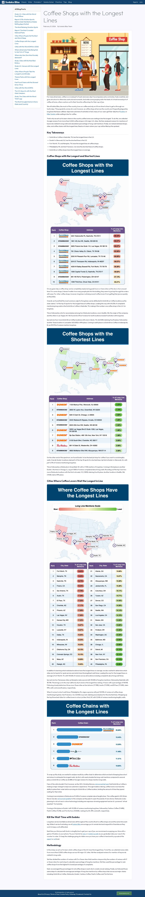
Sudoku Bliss (12, 2)
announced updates (64, 799)
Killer (30, 2)
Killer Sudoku (51, 114)
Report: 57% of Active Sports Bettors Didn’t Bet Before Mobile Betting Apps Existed (26, 22)
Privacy (47, 894)
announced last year (102, 784)
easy (84, 834)
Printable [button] (37, 2)
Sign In (135, 2)
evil (55, 839)
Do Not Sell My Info (124, 893)
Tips (65, 2)
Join (140, 2)
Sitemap (72, 894)
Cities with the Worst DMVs (24, 88)
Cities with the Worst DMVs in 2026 (27, 47)
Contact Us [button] (87, 894)
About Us (41, 894)
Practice (59, 2)
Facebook (79, 894)
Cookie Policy (64, 894)
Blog (70, 2)
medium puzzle (93, 834)
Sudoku (122, 112)
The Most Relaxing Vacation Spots (26, 27)
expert (49, 839)
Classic (24, 2)
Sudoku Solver (49, 2)
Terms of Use (55, 894)
